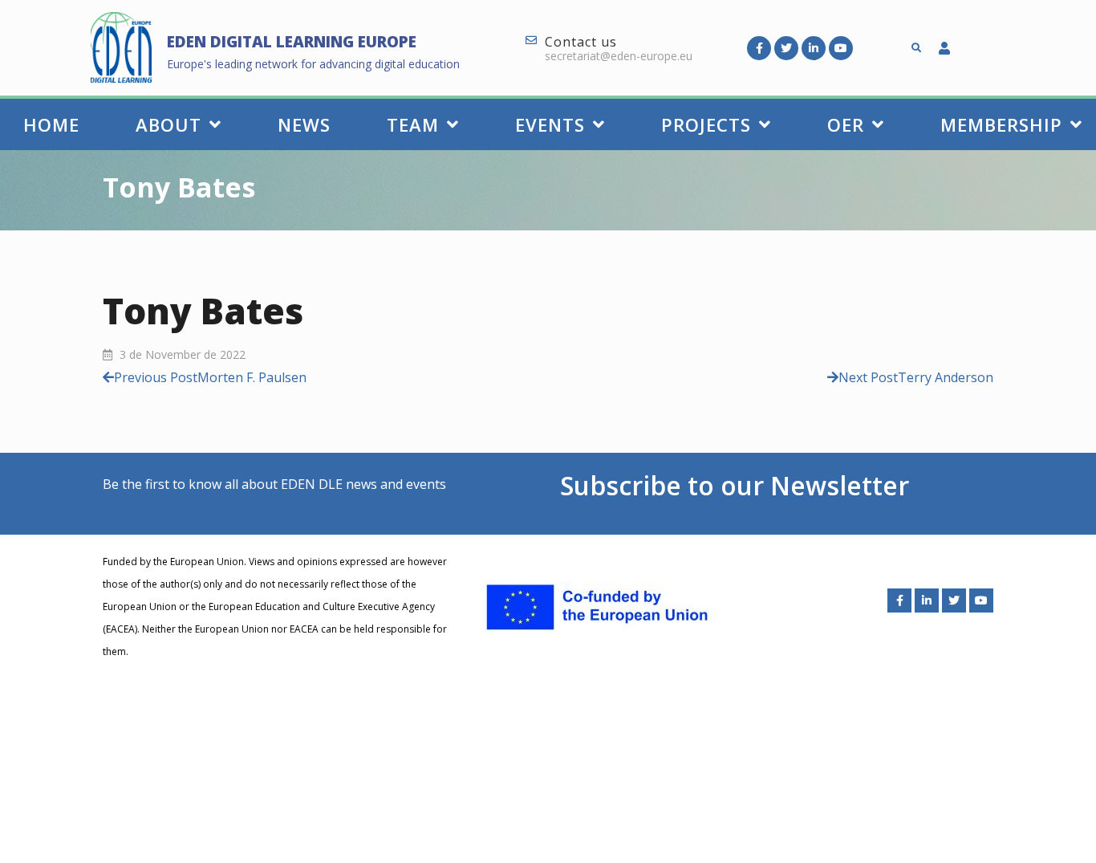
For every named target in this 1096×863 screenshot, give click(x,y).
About (168, 124)
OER (845, 124)
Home (51, 124)
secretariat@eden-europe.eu (618, 55)
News (304, 124)
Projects (706, 124)
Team (413, 124)
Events (550, 124)
